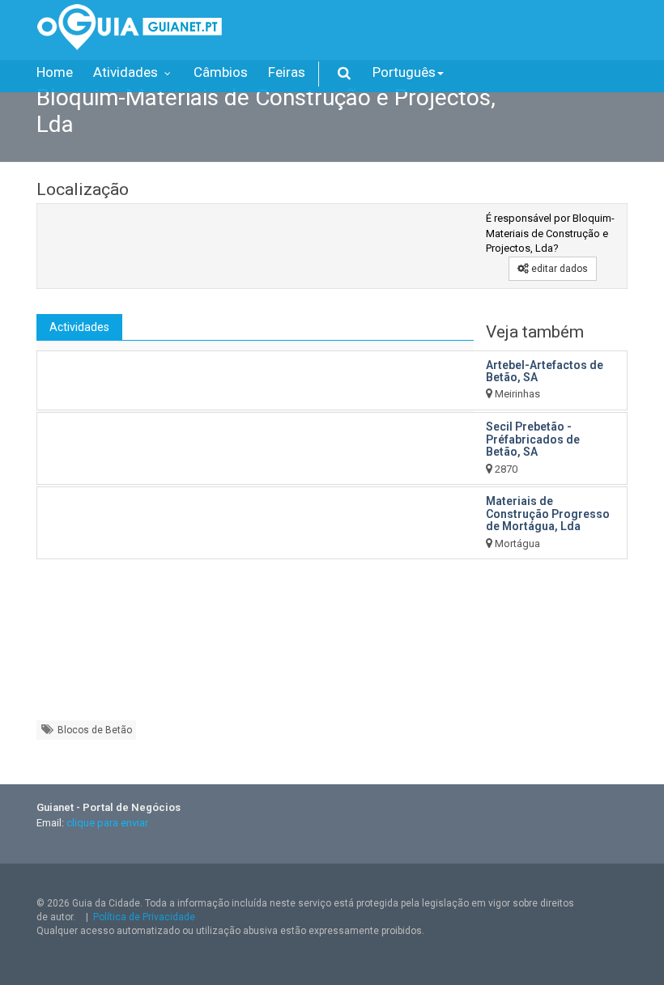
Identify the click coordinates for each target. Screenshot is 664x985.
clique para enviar (107, 823)
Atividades (127, 72)
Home (54, 72)
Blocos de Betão (93, 730)
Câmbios (221, 72)
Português (404, 72)
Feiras (286, 72)
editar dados (558, 268)
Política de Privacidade (144, 917)
